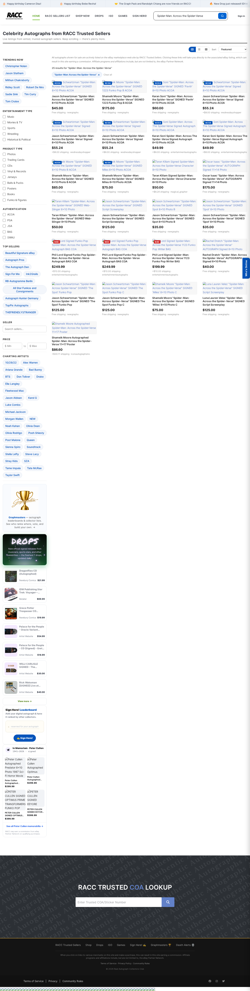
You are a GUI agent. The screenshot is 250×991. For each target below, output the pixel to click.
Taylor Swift (12, 475)
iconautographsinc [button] (80, 354)
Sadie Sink (11, 94)
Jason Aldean (13, 397)
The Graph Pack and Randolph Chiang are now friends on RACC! (153, 3)
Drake (40, 376)
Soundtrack (34, 446)
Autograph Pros (14, 259)
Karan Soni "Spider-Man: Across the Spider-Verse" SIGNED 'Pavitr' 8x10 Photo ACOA (173, 99)
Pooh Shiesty (36, 432)
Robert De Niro (35, 87)
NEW (33, 418)
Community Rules (141, 963)
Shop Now (83, 15)
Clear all (108, 74)
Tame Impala (13, 468)
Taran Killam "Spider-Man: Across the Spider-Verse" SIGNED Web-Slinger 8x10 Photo (73, 218)
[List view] (199, 49)
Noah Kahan (12, 425)
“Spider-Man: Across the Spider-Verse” (77, 74)
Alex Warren (30, 362)
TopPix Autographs (17, 305)
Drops (99, 15)
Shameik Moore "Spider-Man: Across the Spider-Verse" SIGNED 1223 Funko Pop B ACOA (123, 99)
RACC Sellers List (57, 15)
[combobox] (186, 16)
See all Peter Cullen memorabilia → (24, 826)
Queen (31, 440)
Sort (214, 49)
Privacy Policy (124, 963)
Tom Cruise (12, 101)
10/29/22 (11, 362)
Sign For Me (12, 273)
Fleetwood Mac (14, 390)
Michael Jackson (15, 411)
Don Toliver (23, 376)
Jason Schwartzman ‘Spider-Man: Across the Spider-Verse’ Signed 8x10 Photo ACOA (224, 99)
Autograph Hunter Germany (21, 298)
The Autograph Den (17, 267)
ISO (111, 15)
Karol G (32, 397)
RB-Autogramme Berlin (19, 281)
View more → (25, 701)
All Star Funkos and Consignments (24, 289)
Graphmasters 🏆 (161, 945)
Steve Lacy (32, 454)
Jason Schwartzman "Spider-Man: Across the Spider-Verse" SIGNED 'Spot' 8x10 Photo (224, 218)
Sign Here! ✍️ (138, 945)
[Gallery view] (192, 49)
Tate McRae (34, 468)
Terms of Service (108, 963)
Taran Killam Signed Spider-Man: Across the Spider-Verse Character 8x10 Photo (174, 179)
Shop (88, 945)
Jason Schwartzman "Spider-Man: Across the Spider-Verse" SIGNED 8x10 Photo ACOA (73, 99)
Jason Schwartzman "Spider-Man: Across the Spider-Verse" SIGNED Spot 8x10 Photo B (173, 218)
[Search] (222, 16)
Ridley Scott (12, 87)
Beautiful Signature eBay (20, 252)
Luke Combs (12, 404)
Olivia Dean (33, 425)
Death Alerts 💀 (185, 945)
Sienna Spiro (12, 446)
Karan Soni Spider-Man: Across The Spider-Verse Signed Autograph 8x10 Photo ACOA (174, 139)
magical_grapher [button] (179, 191)
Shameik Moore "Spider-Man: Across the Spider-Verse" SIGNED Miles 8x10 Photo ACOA (123, 179)
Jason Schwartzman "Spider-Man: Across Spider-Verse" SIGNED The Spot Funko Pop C (123, 301)
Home (36, 15)
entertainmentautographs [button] (184, 152)
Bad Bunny (35, 369)
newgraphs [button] (73, 112)
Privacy (52, 981)
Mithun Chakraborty (17, 80)
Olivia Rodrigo (13, 432)
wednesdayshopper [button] (231, 112)
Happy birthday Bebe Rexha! (78, 3)
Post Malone (12, 440)
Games (122, 15)
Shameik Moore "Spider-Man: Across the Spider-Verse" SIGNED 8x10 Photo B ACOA (73, 179)
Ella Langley (12, 383)
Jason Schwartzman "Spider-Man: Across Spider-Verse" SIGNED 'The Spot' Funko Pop (73, 301)
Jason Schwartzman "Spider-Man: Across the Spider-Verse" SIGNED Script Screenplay (123, 218)
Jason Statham (14, 73)
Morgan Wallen (14, 418)
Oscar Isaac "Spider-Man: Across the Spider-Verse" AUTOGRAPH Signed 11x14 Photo (223, 179)
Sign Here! (140, 15)
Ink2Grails (32, 273)
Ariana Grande (14, 369)
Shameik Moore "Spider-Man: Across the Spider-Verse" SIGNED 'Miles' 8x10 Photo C (173, 301)
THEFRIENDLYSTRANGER (20, 312)
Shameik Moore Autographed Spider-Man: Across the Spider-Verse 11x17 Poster (72, 341)
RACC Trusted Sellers (68, 945)
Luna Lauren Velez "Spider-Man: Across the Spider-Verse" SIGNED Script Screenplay (224, 301)
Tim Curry (30, 94)
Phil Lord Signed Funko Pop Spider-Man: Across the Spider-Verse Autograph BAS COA (74, 258)
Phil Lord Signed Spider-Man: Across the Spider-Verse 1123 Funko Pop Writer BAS (170, 258)
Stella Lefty (12, 454)
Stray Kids (11, 461)
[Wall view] (206, 49)
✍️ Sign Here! (25, 738)
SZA (26, 461)
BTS (7, 376)
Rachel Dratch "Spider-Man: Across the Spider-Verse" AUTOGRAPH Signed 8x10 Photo (225, 258)
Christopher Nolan (16, 66)
